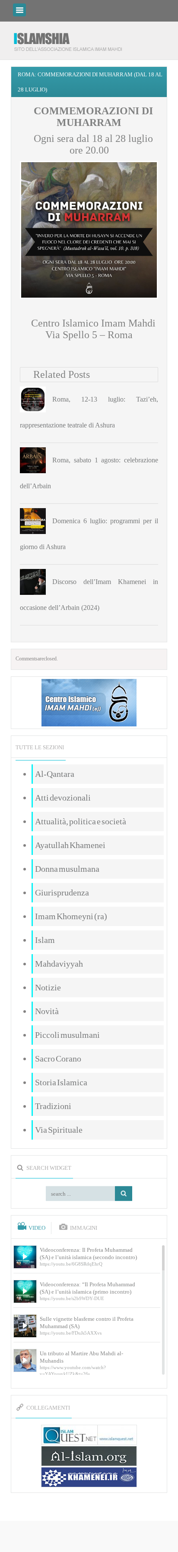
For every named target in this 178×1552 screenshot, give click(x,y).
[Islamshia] (71, 39)
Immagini (83, 1228)
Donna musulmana (67, 868)
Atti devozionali (63, 797)
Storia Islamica (61, 1082)
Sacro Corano (58, 1058)
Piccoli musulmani (67, 1035)
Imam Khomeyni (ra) (71, 916)
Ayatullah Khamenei (70, 845)
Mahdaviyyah (59, 963)
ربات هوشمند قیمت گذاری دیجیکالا (89, 1537)
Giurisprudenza (62, 892)
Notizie (48, 987)
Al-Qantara (54, 774)
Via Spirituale (59, 1129)
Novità (47, 1011)
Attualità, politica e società (80, 821)
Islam (45, 940)
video (37, 1228)
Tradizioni (53, 1106)
